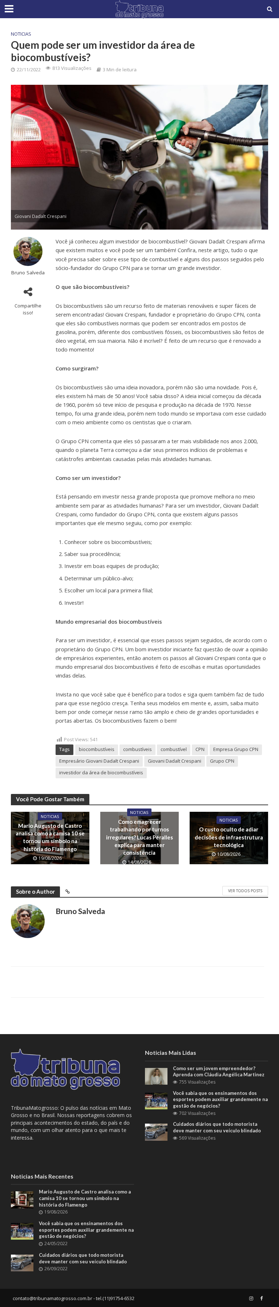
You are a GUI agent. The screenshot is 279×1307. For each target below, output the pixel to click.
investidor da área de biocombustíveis (101, 772)
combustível (174, 749)
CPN (200, 749)
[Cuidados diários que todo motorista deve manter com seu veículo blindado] (156, 1131)
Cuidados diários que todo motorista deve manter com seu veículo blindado (217, 1127)
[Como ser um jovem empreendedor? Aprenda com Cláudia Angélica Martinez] (156, 1075)
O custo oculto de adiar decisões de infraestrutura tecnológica (229, 837)
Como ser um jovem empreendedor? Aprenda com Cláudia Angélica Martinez (218, 1071)
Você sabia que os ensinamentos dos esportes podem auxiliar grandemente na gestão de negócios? (220, 1099)
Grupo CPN (222, 761)
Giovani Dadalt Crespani (174, 761)
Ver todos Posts (245, 890)
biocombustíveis (96, 749)
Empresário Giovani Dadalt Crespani (99, 761)
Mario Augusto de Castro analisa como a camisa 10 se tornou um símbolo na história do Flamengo (50, 837)
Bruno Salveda (28, 273)
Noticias (21, 34)
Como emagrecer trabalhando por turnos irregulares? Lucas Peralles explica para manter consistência (139, 837)
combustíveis (137, 749)
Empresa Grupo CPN (235, 749)
